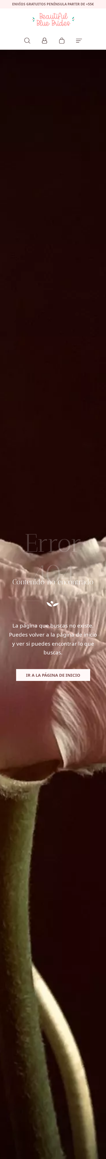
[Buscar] (27, 39)
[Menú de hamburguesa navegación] (79, 39)
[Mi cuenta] (44, 39)
